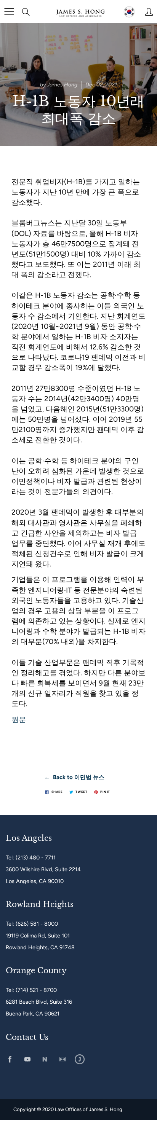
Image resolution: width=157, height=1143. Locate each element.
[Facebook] (9, 1059)
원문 (18, 719)
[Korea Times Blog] (62, 1059)
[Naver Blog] (44, 1059)
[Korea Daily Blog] (80, 1059)
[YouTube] (27, 1059)
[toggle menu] (9, 12)
